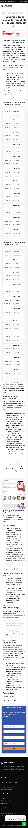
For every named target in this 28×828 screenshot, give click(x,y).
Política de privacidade (6, 800)
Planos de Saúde (6, 12)
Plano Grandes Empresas (6, 789)
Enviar (14, 748)
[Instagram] (2, 773)
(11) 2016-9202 (4, 817)
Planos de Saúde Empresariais (7, 784)
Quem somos (4, 803)
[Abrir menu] (25, 6)
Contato (3, 798)
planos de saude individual (7, 787)
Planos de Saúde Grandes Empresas (9, 782)
